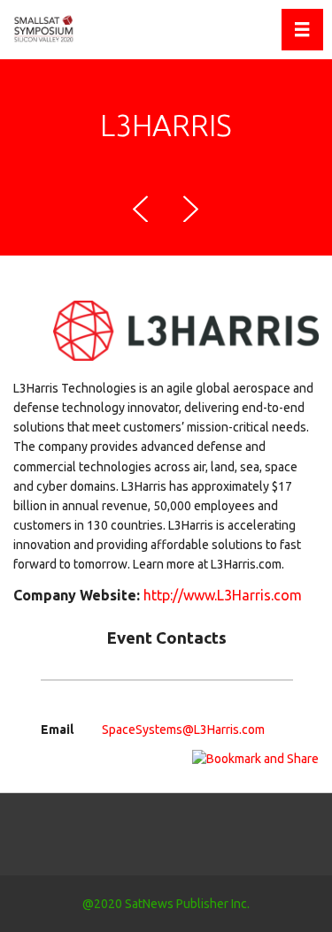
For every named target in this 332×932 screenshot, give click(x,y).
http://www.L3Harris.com (222, 595)
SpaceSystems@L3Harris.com (183, 729)
